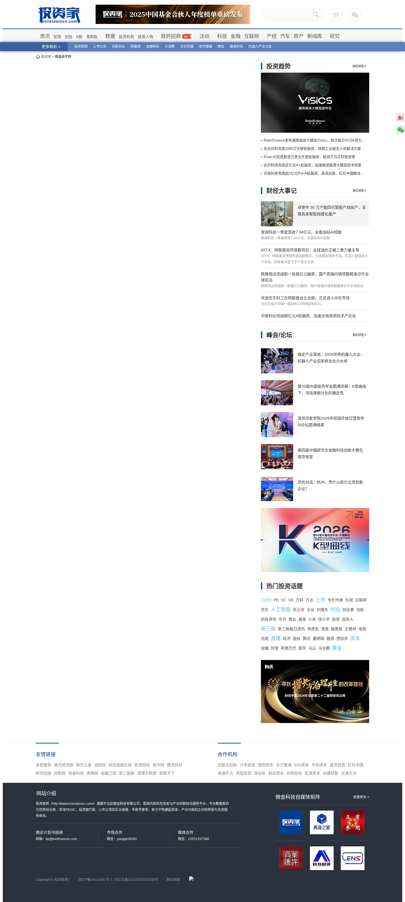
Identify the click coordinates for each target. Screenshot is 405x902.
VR (290, 600)
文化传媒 (186, 46)
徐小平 (324, 619)
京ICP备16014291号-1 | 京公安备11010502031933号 (118, 880)
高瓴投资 (243, 773)
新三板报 (126, 773)
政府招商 (171, 36)
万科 (299, 600)
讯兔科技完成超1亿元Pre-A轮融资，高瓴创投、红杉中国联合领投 (316, 173)
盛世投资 (337, 765)
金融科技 (152, 46)
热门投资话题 (284, 586)
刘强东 (322, 609)
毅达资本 (276, 773)
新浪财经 (142, 765)
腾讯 (306, 638)
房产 (299, 36)
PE (276, 600)
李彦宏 (313, 629)
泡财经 (100, 765)
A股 (79, 36)
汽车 (285, 36)
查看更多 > (361, 797)
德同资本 (265, 765)
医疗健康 (205, 46)
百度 (265, 638)
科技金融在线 (120, 765)
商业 (292, 619)
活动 (204, 36)
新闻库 (314, 36)
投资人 (347, 619)
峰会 (221, 46)
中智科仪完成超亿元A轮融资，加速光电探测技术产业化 (308, 316)
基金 (302, 619)
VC (283, 600)
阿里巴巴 (288, 648)
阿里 (275, 648)
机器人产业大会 (260, 46)
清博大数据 (146, 773)
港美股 (92, 36)
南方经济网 (63, 765)
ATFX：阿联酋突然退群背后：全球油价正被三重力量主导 (310, 250)
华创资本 (319, 765)
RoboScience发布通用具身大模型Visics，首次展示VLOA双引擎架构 (318, 140)
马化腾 (324, 648)
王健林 (350, 629)
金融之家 (108, 773)
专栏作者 (335, 600)
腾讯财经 (174, 765)
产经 (272, 36)
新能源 (136, 46)
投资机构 (126, 36)
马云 (312, 648)
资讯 (45, 36)
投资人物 (145, 36)
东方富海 (283, 765)
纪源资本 (312, 773)
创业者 (348, 609)
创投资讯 (268, 619)
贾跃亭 (342, 638)
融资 (330, 638)
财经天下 (167, 773)
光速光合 (349, 773)
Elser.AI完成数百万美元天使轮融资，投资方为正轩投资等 (309, 157)
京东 (265, 609)
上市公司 (99, 46)
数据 (110, 36)
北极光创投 (227, 765)
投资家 (46, 57)
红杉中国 (355, 765)
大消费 (170, 46)
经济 (287, 638)
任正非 (298, 609)
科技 (222, 36)
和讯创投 (43, 773)
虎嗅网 (92, 773)
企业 (310, 609)
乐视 (349, 600)
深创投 (260, 773)
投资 (336, 619)
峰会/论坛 (279, 335)
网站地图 (173, 880)
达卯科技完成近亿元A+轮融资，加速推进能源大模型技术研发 (312, 165)
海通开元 (225, 773)
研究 (335, 36)
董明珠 (318, 638)
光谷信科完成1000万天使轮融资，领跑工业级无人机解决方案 (312, 148)
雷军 (302, 648)
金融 (236, 36)
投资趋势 (278, 66)
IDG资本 (301, 765)
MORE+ (359, 66)
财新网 (60, 773)
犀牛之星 (83, 765)
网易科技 (76, 773)
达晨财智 (330, 773)
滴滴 (325, 629)
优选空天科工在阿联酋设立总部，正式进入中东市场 (305, 298)
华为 (282, 619)
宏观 (57, 36)
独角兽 (336, 629)
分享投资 (247, 765)
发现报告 (43, 765)
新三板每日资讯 (291, 629)
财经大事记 (281, 190)
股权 (297, 638)
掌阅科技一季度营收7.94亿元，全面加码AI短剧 (301, 232)
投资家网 (81, 46)
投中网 (158, 765)
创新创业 (118, 46)
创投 (68, 36)
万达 (309, 600)
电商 (362, 629)
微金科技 (236, 46)
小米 (312, 619)
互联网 (251, 36)
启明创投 (294, 773)
